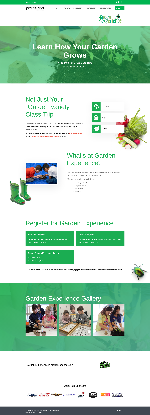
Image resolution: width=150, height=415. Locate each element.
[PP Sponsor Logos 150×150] (93, 395)
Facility (67, 8)
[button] (27, 320)
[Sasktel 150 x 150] (105, 395)
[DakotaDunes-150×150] (57, 395)
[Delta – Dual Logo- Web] (69, 395)
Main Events (78, 8)
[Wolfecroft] (117, 395)
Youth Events (91, 8)
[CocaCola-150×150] (45, 395)
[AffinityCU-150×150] (32, 395)
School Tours (105, 8)
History (34, 2)
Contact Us (119, 8)
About (28, 2)
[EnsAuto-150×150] (81, 395)
